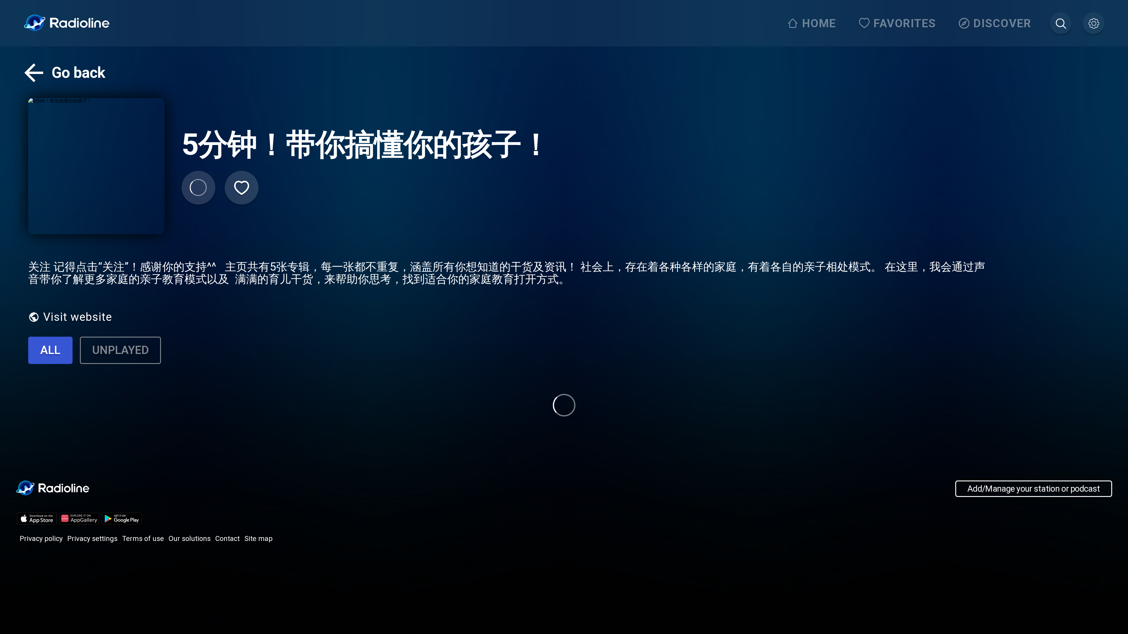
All (50, 350)
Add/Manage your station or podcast (1033, 489)
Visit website (77, 316)
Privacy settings (92, 538)
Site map (258, 538)
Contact (227, 538)
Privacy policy (41, 538)
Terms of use (143, 538)
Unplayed (120, 350)
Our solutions (190, 538)
